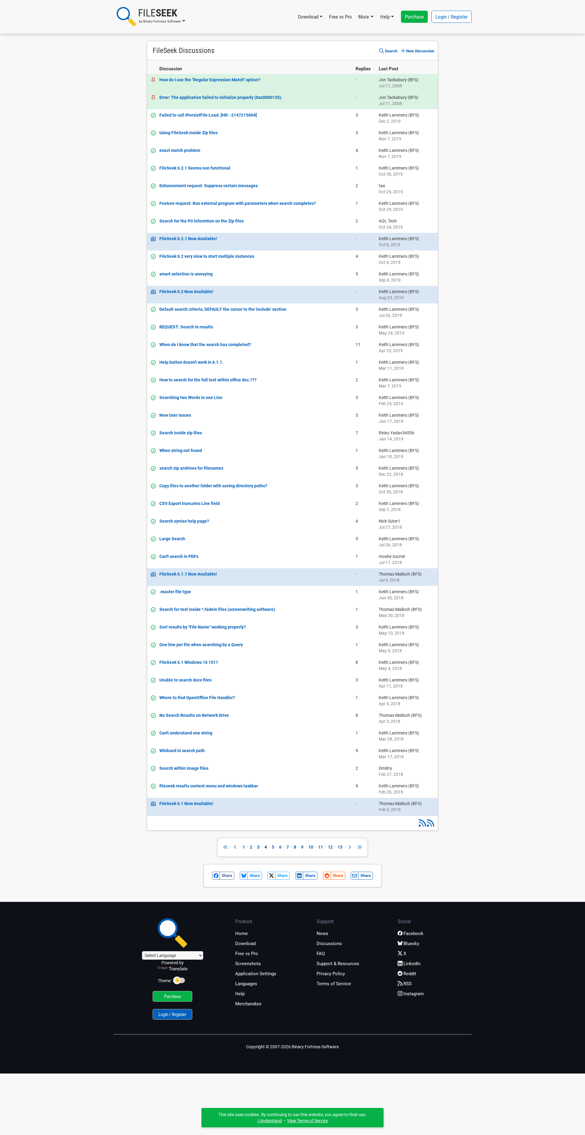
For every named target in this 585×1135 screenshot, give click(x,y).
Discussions (329, 943)
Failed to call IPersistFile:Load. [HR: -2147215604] (208, 115)
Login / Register (451, 17)
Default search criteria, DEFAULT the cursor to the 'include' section (222, 309)
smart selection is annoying (186, 273)
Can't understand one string (185, 732)
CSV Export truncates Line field (189, 503)
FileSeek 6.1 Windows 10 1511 (188, 662)
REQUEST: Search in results (186, 326)
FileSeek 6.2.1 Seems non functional (194, 168)
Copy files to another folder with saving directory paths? (213, 485)
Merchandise (248, 1004)
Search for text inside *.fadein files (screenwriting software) (217, 609)
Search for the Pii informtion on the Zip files (201, 221)
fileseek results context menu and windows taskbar (208, 785)
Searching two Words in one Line (190, 397)
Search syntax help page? (184, 521)
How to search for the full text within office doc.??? (208, 379)
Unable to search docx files (185, 680)
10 (310, 847)
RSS (407, 983)
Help (240, 994)
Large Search (172, 538)
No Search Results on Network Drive (194, 715)
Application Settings (255, 973)
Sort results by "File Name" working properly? (202, 627)
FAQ (321, 953)
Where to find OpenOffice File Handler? (197, 697)
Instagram (413, 994)
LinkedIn (411, 963)
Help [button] (385, 17)
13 (340, 847)
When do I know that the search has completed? (205, 344)
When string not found (180, 450)
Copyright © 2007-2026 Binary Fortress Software (292, 1046)
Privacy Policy (331, 973)
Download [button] (308, 17)
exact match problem (179, 150)
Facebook (413, 933)
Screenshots (248, 963)
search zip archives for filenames (191, 468)
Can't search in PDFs (178, 556)
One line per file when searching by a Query (201, 644)
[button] (151, 17)
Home (241, 933)
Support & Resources (338, 963)
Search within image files (183, 768)
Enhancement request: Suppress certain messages (208, 185)
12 (330, 847)
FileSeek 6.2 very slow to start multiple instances (206, 256)
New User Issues (175, 415)
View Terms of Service (307, 1120)
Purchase (414, 17)
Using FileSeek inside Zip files (188, 132)
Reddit (409, 973)
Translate (178, 969)
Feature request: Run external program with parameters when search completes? (237, 203)
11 (320, 847)
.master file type (175, 591)
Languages (246, 983)
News (322, 933)
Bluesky (411, 943)
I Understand (269, 1120)
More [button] (363, 17)
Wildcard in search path (182, 750)
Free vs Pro (340, 17)
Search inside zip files (180, 432)
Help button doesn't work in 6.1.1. (191, 362)
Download (245, 943)
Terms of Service (334, 983)
